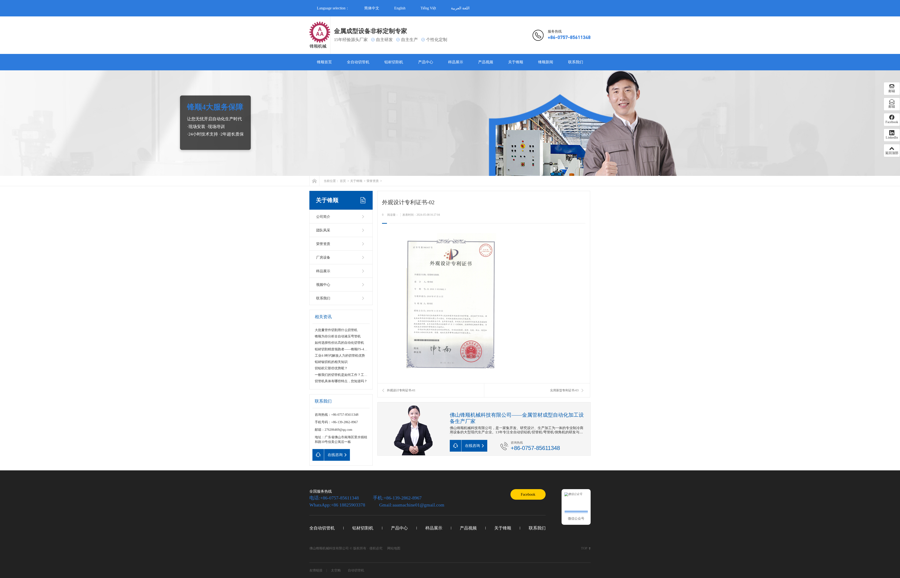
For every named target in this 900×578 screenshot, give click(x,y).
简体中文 (371, 8)
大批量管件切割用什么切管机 (336, 330)
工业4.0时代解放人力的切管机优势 (340, 355)
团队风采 (323, 230)
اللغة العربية (460, 8)
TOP (584, 548)
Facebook (528, 494)
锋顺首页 (324, 62)
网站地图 (393, 548)
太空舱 (336, 570)
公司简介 (323, 217)
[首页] (314, 181)
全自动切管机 (358, 62)
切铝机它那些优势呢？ (331, 368)
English (399, 8)
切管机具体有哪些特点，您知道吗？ (341, 381)
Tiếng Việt (428, 8)
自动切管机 (356, 570)
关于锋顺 (515, 62)
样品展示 (455, 62)
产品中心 (425, 62)
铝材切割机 (393, 62)
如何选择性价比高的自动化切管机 (339, 342)
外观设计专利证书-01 (401, 390)
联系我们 (575, 62)
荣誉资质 (373, 181)
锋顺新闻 (545, 62)
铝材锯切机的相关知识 (331, 362)
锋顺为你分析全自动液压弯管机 (338, 336)
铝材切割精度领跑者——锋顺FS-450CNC (344, 349)
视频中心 (323, 285)
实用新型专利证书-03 (564, 390)
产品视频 (485, 62)
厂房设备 (323, 257)
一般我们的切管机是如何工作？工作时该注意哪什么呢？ (356, 375)
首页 (343, 181)
